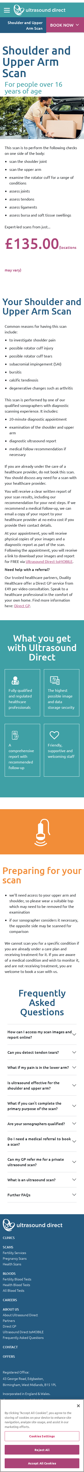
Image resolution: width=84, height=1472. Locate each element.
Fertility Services (14, 1252)
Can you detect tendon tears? (33, 1052)
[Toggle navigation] (7, 10)
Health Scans (12, 1264)
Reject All (42, 1450)
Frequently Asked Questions (23, 1337)
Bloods (9, 1273)
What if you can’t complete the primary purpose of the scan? (34, 1105)
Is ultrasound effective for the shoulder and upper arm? (33, 1085)
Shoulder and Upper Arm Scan (25, 25)
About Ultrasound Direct (20, 1314)
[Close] (78, 1406)
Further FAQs (18, 1194)
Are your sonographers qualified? (36, 1123)
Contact (10, 1347)
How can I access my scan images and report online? (39, 1034)
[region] (42, 1435)
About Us (11, 1309)
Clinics (9, 1237)
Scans (8, 1247)
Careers (10, 1300)
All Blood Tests (13, 1290)
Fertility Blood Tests (17, 1279)
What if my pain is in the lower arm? (38, 1067)
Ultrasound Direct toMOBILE (49, 561)
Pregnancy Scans (15, 1258)
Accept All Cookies (42, 1463)
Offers (9, 1356)
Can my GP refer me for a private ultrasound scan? (35, 1161)
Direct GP (22, 605)
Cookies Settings (42, 1436)
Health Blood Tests (16, 1284)
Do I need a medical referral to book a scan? (39, 1141)
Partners (9, 1320)
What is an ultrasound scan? (31, 1179)
